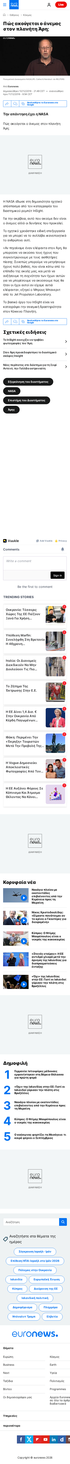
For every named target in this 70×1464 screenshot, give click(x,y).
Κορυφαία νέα (19, 882)
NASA (12, 390)
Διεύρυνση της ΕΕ (46, 1288)
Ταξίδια (8, 1381)
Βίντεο (7, 1389)
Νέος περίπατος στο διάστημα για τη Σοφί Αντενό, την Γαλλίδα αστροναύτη (30, 366)
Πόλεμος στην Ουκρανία (35, 1270)
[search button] (63, 1222)
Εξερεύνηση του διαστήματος (28, 381)
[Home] (4, 15)
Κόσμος (27, 15)
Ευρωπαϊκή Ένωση (47, 1279)
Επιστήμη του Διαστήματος (26, 400)
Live (61, 4)
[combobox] (35, 1222)
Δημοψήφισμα (22, 1307)
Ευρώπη (8, 1356)
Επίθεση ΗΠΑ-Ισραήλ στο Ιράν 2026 (35, 1260)
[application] (35, 56)
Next (6, 1372)
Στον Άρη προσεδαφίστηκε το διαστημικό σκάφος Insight (30, 354)
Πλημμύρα (51, 1307)
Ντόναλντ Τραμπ (23, 1316)
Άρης (11, 409)
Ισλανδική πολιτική (35, 1298)
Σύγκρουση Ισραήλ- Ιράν (35, 1251)
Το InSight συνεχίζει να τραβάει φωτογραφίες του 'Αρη (23, 341)
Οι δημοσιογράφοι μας (17, 1397)
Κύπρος (17, 1288)
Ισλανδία (16, 1279)
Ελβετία (52, 1316)
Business (8, 1364)
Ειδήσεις (14, 15)
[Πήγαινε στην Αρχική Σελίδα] (14, 4)
